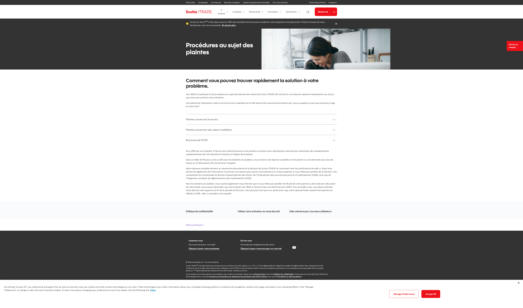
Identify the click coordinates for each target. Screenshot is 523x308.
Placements (254, 11)
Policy (153, 290)
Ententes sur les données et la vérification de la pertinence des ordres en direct (238, 277)
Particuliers (190, 2)
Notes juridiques (194, 224)
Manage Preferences (404, 294)
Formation (273, 11)
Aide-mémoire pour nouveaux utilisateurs (310, 211)
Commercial (216, 2)
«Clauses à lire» (259, 274)
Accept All (431, 294)
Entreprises (203, 2)
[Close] (519, 283)
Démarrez (323, 11)
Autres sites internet (317, 2)
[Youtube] (294, 247)
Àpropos (221, 12)
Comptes (237, 11)
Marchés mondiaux (232, 2)
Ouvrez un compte (513, 46)
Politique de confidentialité (199, 211)
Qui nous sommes (280, 2)
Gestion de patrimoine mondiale (256, 2)
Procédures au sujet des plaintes (289, 277)
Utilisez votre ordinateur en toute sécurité (259, 211)
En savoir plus (229, 25)
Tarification (291, 11)
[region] (261, 294)
